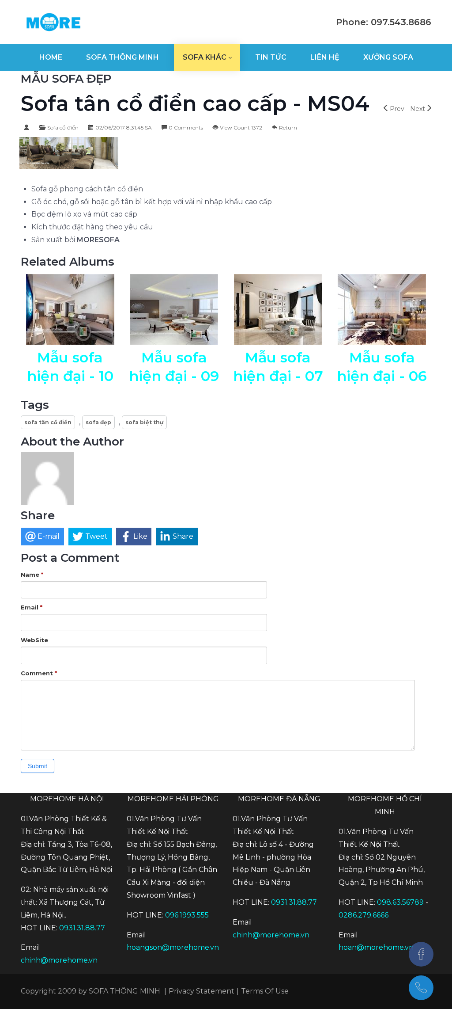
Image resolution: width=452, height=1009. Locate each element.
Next (417, 109)
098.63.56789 (400, 902)
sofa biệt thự (144, 422)
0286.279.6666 (363, 915)
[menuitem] (50, 57)
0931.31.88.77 (82, 928)
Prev (397, 109)
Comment (39, 673)
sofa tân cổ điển (48, 422)
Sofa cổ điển (63, 127)
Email (31, 607)
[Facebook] (421, 954)
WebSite (34, 639)
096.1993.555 (187, 915)
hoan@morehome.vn (376, 947)
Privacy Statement (201, 991)
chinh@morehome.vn (59, 960)
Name (32, 574)
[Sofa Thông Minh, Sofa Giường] (53, 22)
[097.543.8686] (421, 987)
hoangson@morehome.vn (173, 947)
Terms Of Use (265, 991)
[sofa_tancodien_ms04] (68, 154)
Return (288, 127)
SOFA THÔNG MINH (124, 991)
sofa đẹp (98, 422)
